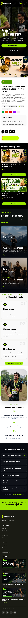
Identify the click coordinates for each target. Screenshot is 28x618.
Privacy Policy (5, 549)
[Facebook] (11, 612)
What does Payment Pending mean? (14, 462)
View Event (14, 174)
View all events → (5, 222)
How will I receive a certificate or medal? (14, 481)
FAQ (3, 547)
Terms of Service (6, 552)
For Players (4, 533)
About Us (4, 528)
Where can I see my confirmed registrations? (14, 469)
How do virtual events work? (14, 475)
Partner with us (5, 535)
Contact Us (4, 545)
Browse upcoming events (14, 363)
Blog (3, 537)
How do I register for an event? (14, 456)
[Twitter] (7, 612)
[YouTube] (14, 612)
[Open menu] (25, 3)
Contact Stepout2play (18, 494)
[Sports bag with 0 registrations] (21, 3)
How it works (14, 50)
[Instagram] (3, 612)
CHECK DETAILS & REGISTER (10, 137)
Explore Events (14, 45)
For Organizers (5, 530)
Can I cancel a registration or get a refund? (14, 488)
